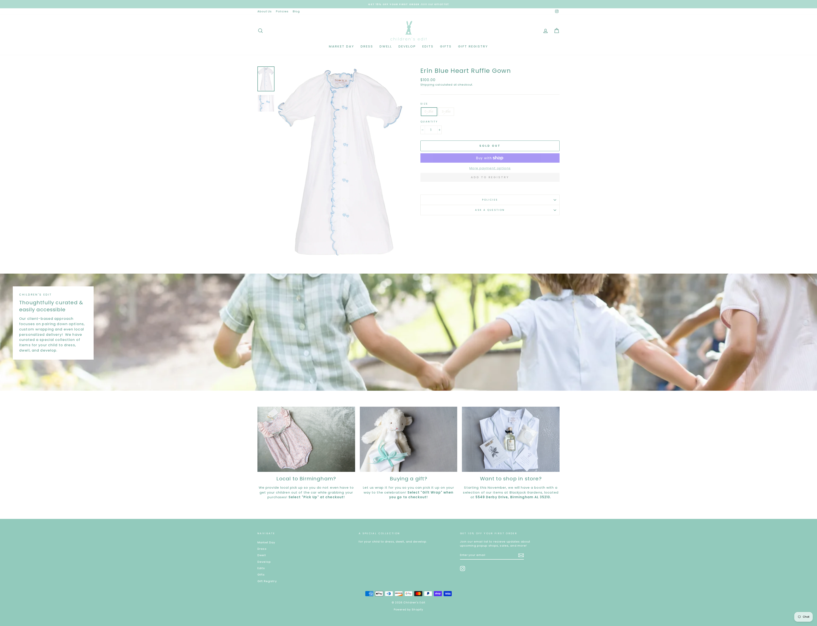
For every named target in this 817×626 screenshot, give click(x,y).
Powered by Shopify (408, 609)
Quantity (429, 121)
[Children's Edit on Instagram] (462, 568)
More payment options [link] (490, 168)
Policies (282, 11)
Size (424, 103)
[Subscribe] (521, 555)
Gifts (446, 46)
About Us (264, 11)
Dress (367, 46)
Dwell (386, 46)
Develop (407, 46)
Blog (296, 11)
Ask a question (490, 210)
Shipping (427, 84)
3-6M (446, 111)
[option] (342, 162)
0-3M (429, 111)
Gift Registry (473, 46)
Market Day (341, 46)
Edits (428, 46)
